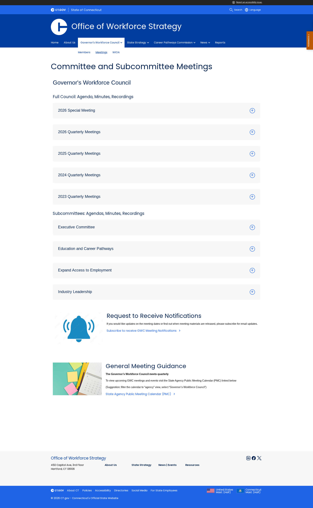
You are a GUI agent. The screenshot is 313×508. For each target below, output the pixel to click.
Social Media (139, 490)
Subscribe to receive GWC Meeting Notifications (142, 331)
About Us (69, 42)
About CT (73, 490)
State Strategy (136, 42)
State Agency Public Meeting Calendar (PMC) (139, 394)
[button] (156, 110)
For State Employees (164, 490)
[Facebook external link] (254, 458)
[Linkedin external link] (248, 458)
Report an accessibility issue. (249, 2)
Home (55, 42)
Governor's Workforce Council (100, 42)
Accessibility (103, 490)
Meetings (101, 52)
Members (84, 52)
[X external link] (259, 458)
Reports (220, 42)
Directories (121, 490)
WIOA (116, 52)
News (203, 42)
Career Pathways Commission (173, 42)
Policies (87, 490)
